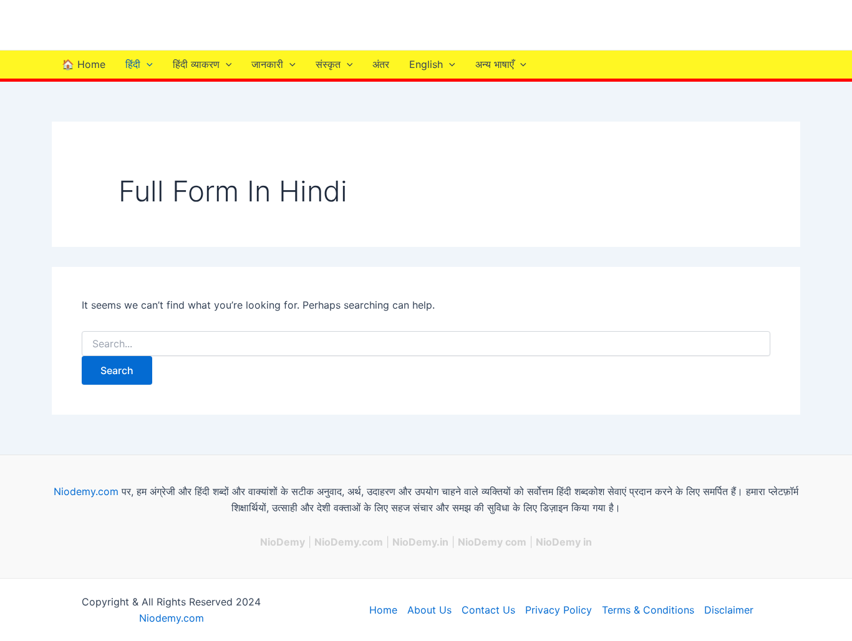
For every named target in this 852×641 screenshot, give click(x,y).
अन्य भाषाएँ (494, 64)
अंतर (380, 64)
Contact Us (488, 610)
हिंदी (132, 64)
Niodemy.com (86, 491)
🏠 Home (83, 64)
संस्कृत (328, 64)
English (426, 64)
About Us (429, 610)
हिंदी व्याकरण (196, 64)
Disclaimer (728, 610)
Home (383, 610)
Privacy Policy (558, 610)
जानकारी (267, 64)
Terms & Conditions (648, 610)
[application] (146, 65)
